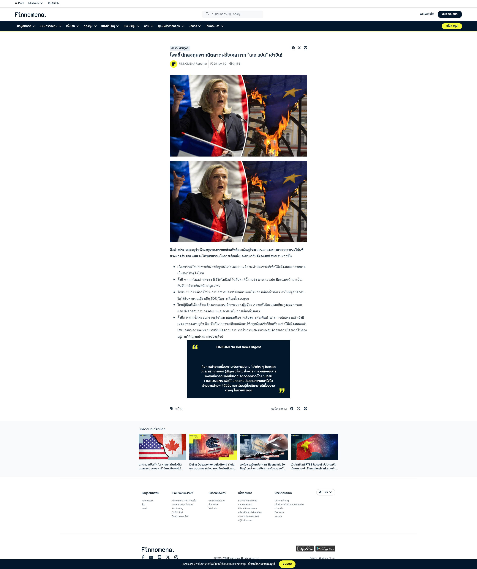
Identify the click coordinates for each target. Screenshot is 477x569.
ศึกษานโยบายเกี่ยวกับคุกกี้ (261, 564)
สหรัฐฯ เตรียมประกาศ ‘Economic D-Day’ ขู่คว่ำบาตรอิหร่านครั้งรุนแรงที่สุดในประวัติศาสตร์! (263, 467)
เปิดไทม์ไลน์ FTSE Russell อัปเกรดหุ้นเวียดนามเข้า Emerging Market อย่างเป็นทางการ (314, 467)
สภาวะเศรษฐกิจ (179, 48)
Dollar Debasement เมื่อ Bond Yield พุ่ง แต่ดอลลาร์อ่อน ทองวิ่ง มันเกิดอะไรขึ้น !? (212, 467)
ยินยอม (287, 564)
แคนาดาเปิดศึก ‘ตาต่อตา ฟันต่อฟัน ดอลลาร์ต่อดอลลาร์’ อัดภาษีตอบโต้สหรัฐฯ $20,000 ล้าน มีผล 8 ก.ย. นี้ (160, 467)
